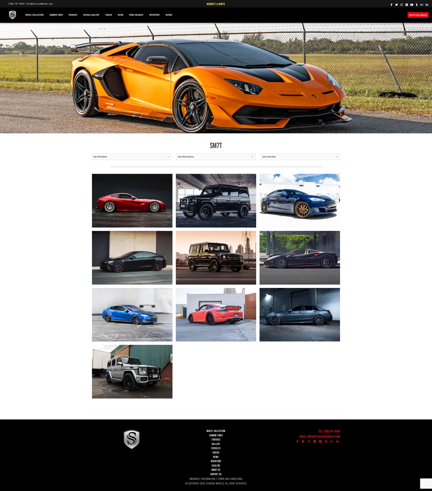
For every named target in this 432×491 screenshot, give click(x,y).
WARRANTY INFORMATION (202, 479)
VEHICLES (216, 448)
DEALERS (216, 465)
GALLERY (216, 443)
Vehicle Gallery (91, 15)
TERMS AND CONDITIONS (230, 479)
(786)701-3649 (332, 431)
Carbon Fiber (56, 15)
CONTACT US (216, 474)
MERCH (169, 15)
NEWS (120, 15)
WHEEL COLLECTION (34, 15)
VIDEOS (108, 15)
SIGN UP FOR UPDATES (418, 15)
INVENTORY (154, 15)
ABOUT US (215, 469)
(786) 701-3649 (16, 3)
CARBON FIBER (216, 435)
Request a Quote (216, 4)
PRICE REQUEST (136, 15)
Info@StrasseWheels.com (40, 3)
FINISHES (73, 15)
